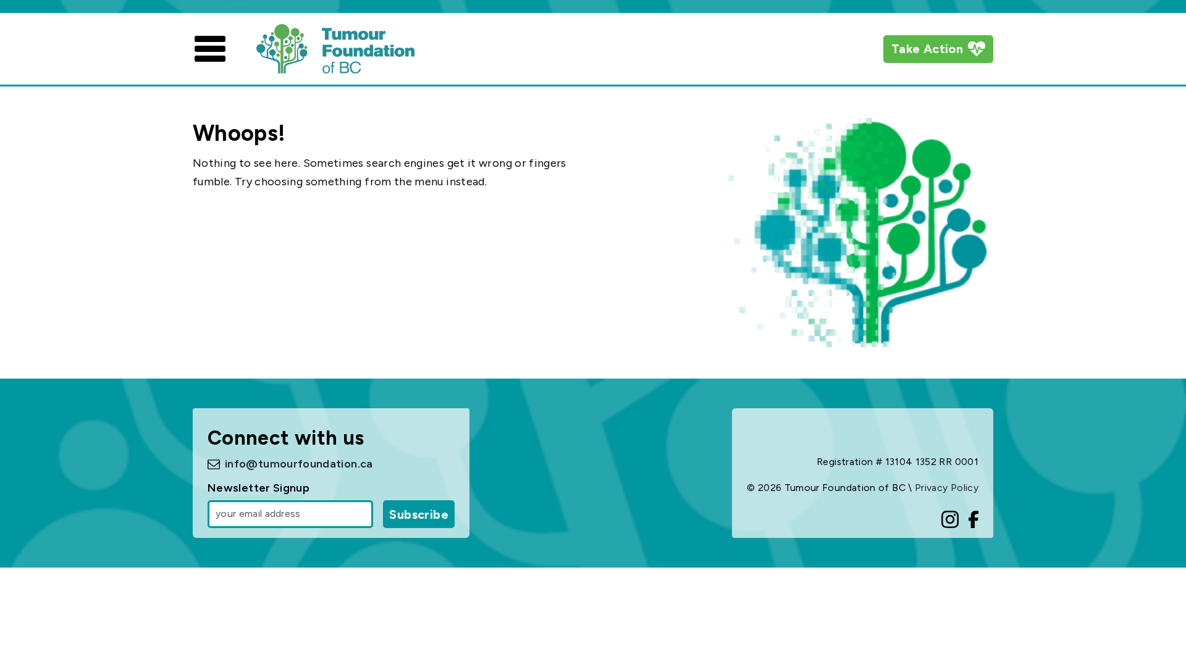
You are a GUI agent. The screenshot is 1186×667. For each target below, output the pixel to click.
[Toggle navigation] (210, 49)
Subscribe (418, 514)
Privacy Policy (946, 487)
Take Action (927, 48)
